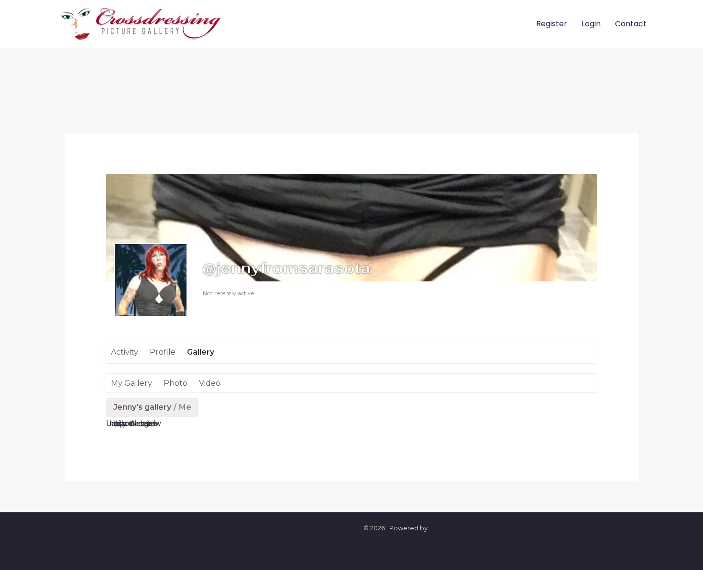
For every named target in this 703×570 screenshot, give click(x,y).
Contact (631, 23)
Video (209, 383)
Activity (124, 352)
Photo (175, 383)
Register (551, 23)
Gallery (200, 352)
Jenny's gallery (142, 407)
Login (591, 23)
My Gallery (131, 383)
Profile (163, 352)
